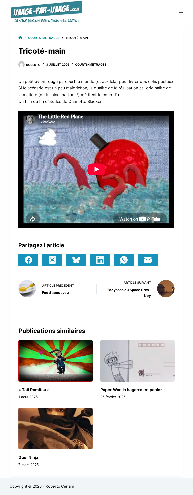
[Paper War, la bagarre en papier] (137, 361)
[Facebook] (28, 260)
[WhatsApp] (124, 260)
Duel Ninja (28, 457)
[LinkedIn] (100, 260)
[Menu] (181, 12)
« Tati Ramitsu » (34, 389)
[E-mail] (148, 260)
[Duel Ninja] (55, 428)
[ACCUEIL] (20, 38)
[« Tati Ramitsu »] (55, 361)
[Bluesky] (76, 260)
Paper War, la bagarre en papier (131, 389)
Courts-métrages (90, 64)
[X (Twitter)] (52, 260)
